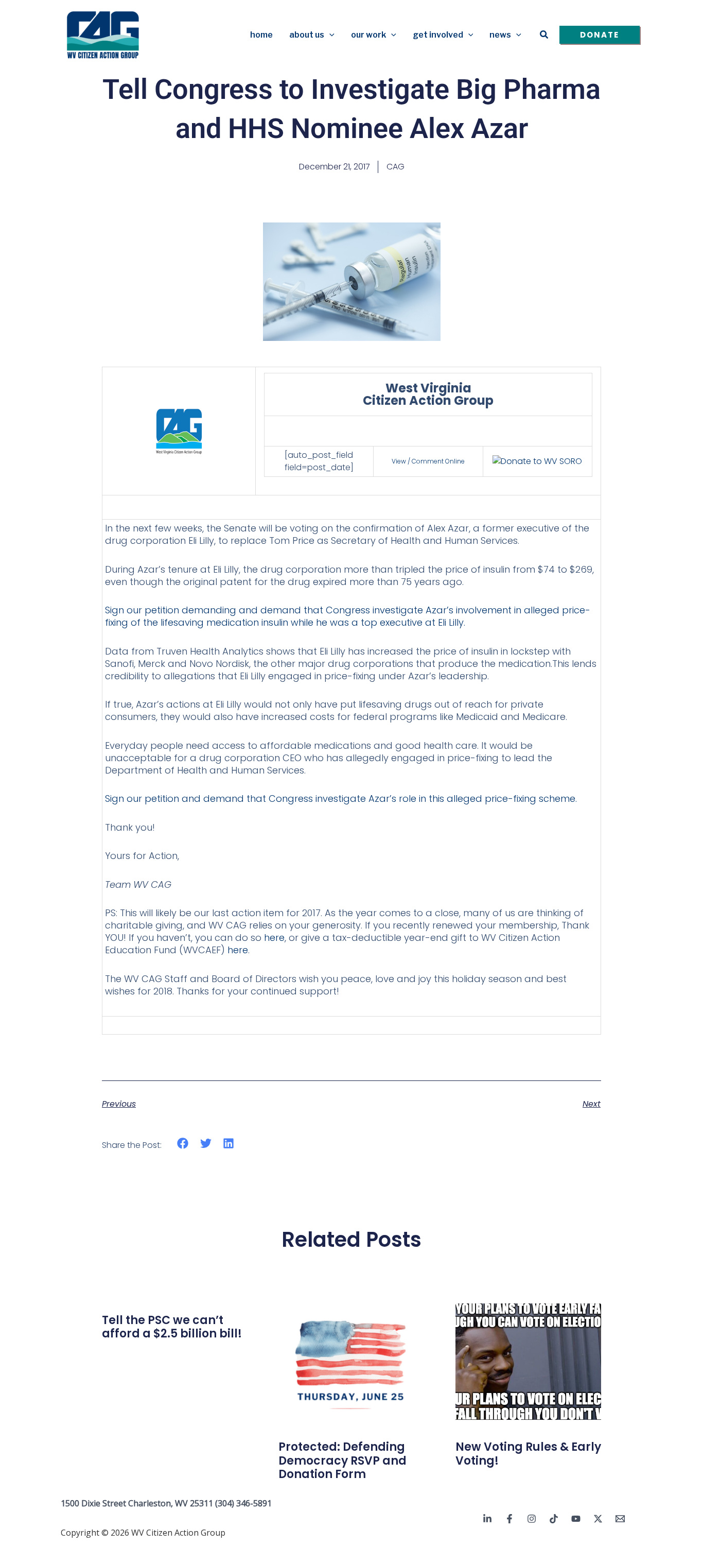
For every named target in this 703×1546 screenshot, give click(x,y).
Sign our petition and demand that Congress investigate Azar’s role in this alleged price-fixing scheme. (341, 798)
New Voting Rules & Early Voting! (528, 1453)
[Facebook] (509, 1518)
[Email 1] (620, 1518)
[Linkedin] (487, 1518)
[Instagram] (531, 1518)
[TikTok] (553, 1518)
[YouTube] (576, 1518)
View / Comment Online (428, 461)
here (274, 937)
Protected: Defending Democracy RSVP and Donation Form (342, 1460)
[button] (329, 35)
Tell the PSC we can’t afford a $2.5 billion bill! (172, 1327)
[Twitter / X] (598, 1518)
